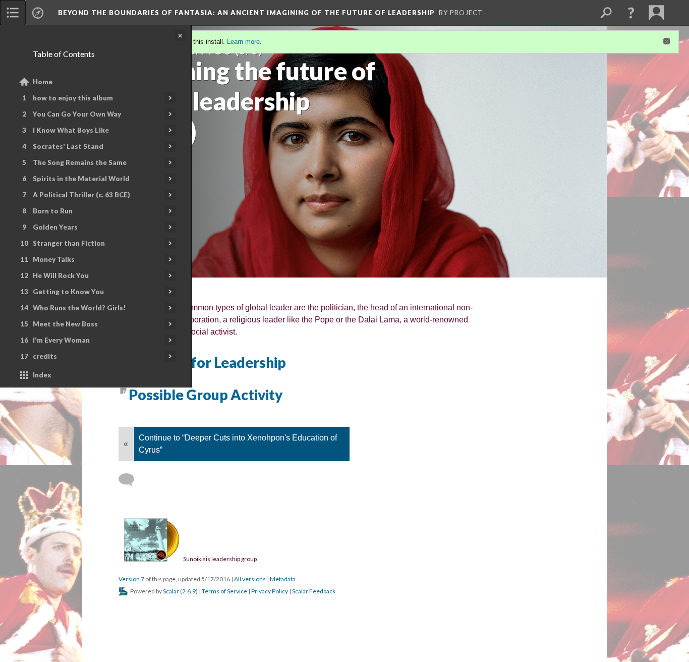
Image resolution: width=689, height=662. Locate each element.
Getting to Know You (68, 292)
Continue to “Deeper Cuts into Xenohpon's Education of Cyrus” (238, 443)
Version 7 (131, 579)
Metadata (283, 579)
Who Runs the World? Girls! (79, 308)
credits (45, 356)
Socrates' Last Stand (68, 146)
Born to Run (53, 211)
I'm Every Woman (61, 340)
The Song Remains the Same (80, 162)
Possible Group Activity (205, 394)
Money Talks (54, 259)
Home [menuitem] (42, 82)
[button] (631, 12)
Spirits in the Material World (81, 179)
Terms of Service (224, 591)
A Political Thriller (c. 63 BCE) (81, 195)
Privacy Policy (269, 591)
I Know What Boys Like (71, 130)
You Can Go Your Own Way (77, 114)
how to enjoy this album (73, 98)
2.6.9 (189, 591)
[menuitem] (12, 12)
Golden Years (55, 227)
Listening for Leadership (207, 362)
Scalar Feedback (313, 591)
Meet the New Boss (65, 324)
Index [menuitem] (42, 375)
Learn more (243, 41)
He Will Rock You (61, 275)
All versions (250, 579)
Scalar (171, 591)
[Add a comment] (131, 479)
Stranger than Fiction (69, 243)
